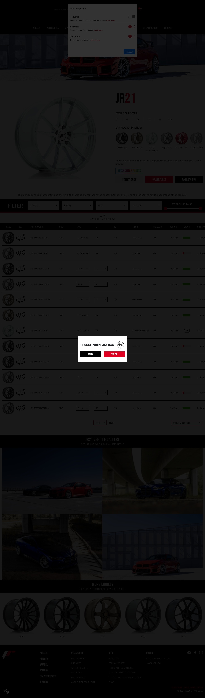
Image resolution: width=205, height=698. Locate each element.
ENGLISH (114, 354)
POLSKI (90, 354)
